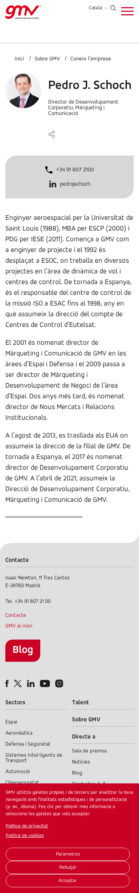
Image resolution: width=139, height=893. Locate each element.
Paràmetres (68, 854)
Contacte (15, 615)
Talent (80, 703)
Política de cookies (25, 835)
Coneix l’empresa (90, 59)
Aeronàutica (18, 733)
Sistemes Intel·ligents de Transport (33, 758)
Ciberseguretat (22, 783)
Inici (19, 59)
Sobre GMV (47, 59)
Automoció (17, 772)
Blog (22, 650)
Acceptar (67, 880)
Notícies (81, 762)
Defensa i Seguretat (28, 744)
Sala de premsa (89, 751)
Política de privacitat (27, 826)
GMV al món (18, 626)
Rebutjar (68, 867)
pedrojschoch (75, 184)
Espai (11, 722)
